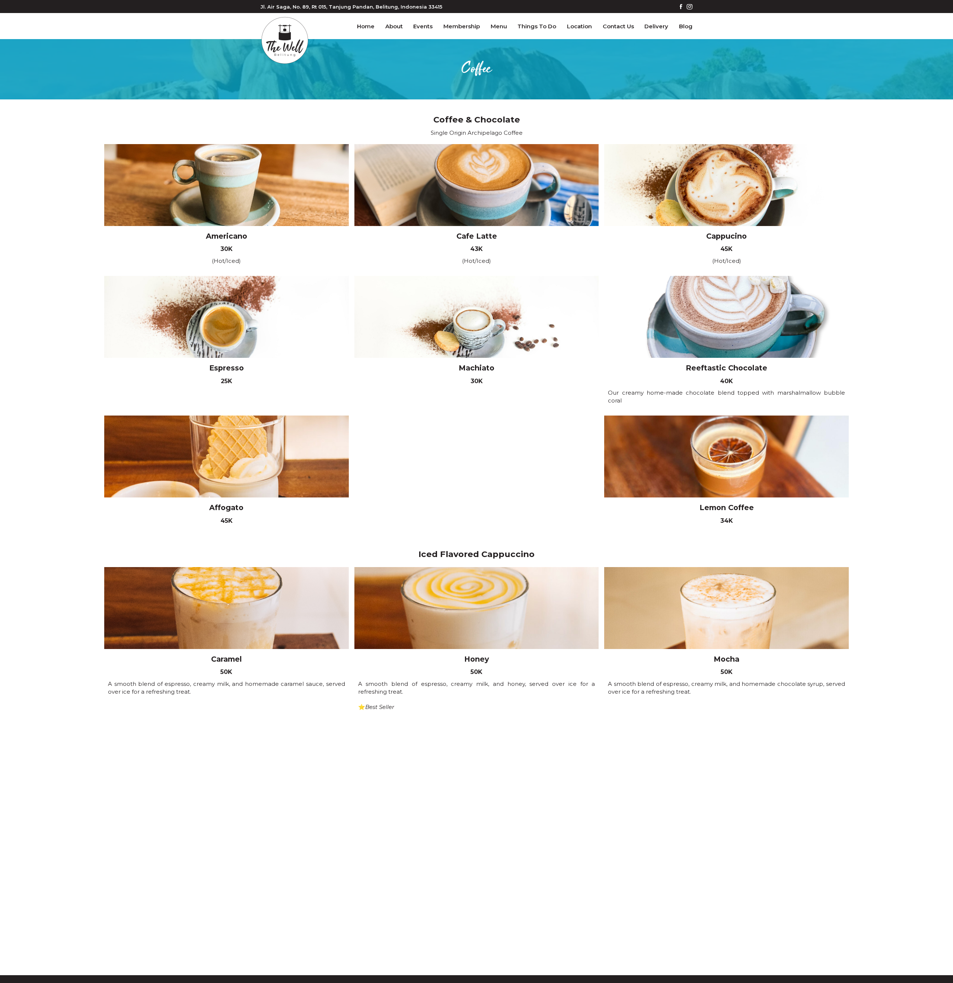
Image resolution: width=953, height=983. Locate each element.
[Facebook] (681, 7)
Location (579, 26)
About (394, 26)
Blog (685, 26)
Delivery (656, 26)
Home (365, 26)
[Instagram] (689, 7)
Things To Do (536, 26)
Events (423, 26)
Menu (499, 26)
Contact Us (618, 26)
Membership (461, 26)
